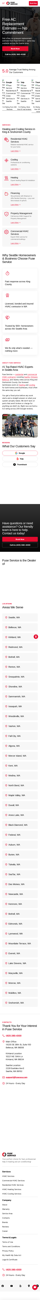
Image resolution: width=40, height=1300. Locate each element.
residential (19, 374)
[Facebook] (2, 1286)
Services (6, 1171)
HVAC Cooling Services (11, 1194)
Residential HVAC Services (13, 1185)
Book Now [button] (33, 3)
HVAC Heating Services (11, 1189)
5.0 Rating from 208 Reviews (10, 108)
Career (5, 1231)
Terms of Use (7, 1242)
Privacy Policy (8, 1251)
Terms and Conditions (11, 1246)
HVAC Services (8, 1176)
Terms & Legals (9, 1237)
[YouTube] (11, 1286)
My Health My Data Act (11, 1255)
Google (22, 453)
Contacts (6, 1218)
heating (22, 385)
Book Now (15, 49)
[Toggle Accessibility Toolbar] (35, 636)
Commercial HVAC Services (13, 1180)
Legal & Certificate (9, 1260)
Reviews (5, 1227)
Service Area (7, 1213)
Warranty (5, 1209)
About (4, 1205)
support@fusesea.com (16, 1077)
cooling (32, 385)
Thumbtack (22, 464)
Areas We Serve (12, 607)
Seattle (27, 377)
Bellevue (5, 380)
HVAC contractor (9, 377)
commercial (32, 374)
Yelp (22, 459)
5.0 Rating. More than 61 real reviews (24, 108)
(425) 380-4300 (13, 1035)
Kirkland (34, 377)
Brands (5, 1222)
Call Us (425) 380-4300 (15, 54)
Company (6, 1200)
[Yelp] (20, 1286)
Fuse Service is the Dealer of (19, 562)
